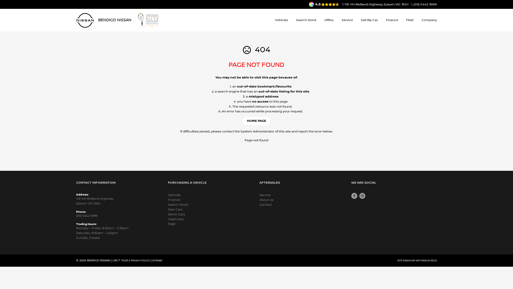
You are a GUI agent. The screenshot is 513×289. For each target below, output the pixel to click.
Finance (392, 20)
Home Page (256, 121)
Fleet (410, 20)
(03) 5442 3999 (425, 4)
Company (429, 20)
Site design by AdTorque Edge (417, 260)
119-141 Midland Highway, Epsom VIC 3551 (376, 4)
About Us (267, 200)
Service (347, 20)
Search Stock (306, 20)
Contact (266, 205)
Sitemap (157, 260)
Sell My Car (369, 20)
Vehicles (281, 20)
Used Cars (176, 219)
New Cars (175, 210)
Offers (329, 20)
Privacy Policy (140, 260)
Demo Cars (176, 214)
